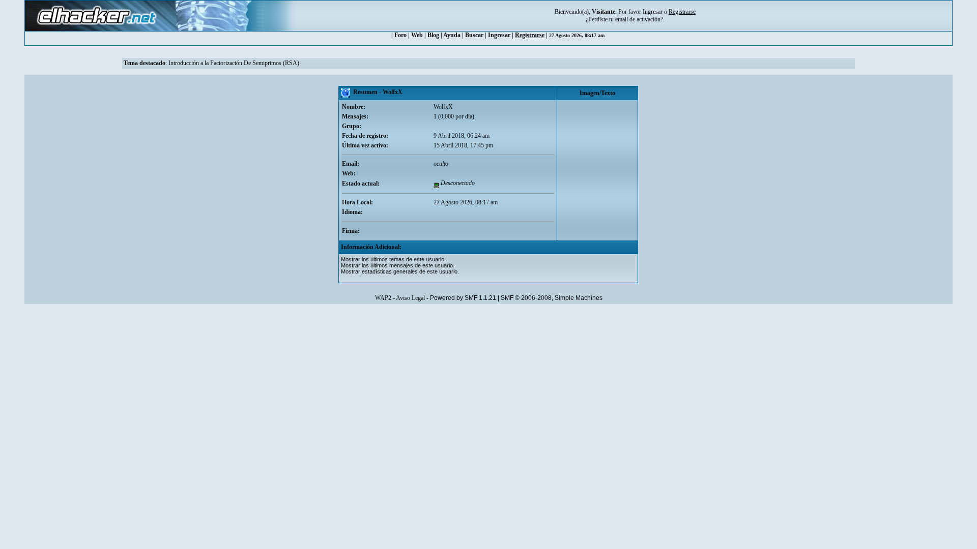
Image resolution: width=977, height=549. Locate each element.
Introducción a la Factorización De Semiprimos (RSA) (233, 63)
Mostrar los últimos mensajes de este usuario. (397, 265)
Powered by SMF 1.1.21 (463, 297)
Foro (400, 35)
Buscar (474, 35)
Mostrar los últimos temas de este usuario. (393, 259)
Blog (433, 35)
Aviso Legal (410, 297)
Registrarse (529, 35)
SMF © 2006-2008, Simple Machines (551, 297)
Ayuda (452, 35)
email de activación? (639, 19)
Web (417, 35)
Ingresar (653, 11)
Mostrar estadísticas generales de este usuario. (400, 271)
